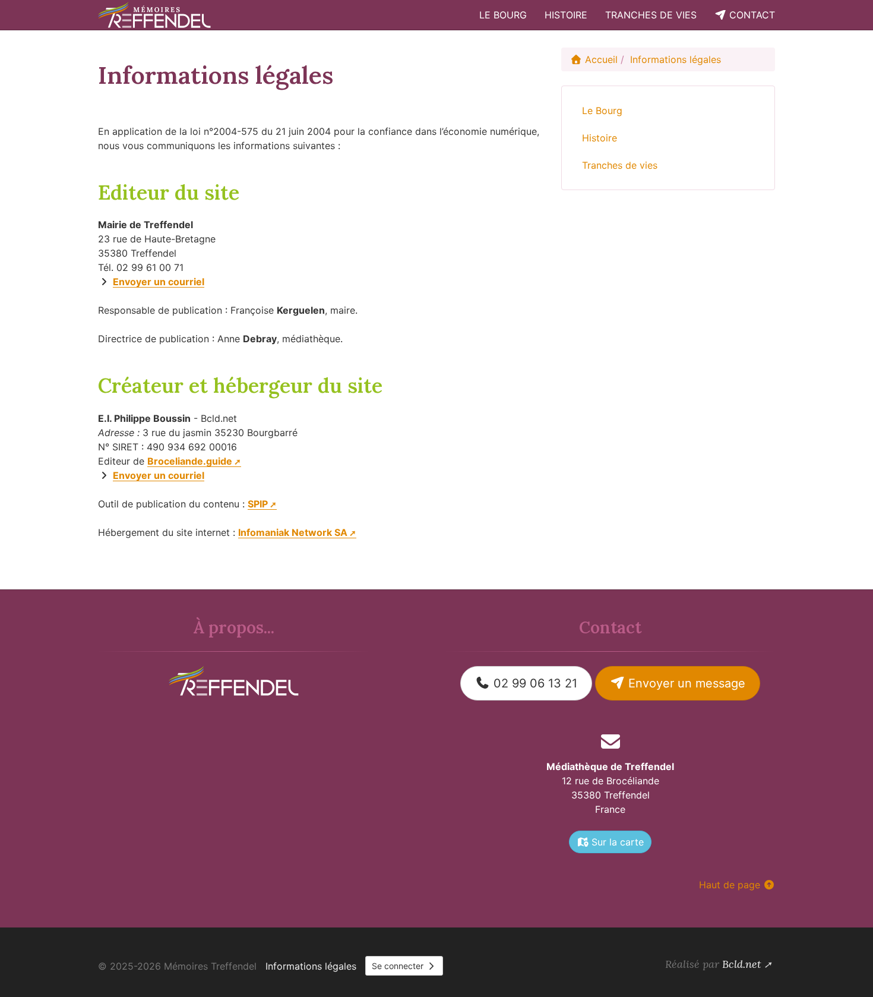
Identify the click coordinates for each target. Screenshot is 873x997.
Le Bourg (503, 15)
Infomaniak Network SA (292, 532)
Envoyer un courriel (158, 282)
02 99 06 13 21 (533, 683)
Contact (750, 15)
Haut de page (731, 885)
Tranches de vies (651, 15)
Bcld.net (741, 964)
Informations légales (310, 966)
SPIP (258, 504)
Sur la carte (616, 842)
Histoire (566, 15)
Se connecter (399, 966)
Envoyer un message (685, 683)
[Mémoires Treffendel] (156, 15)
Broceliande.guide (189, 461)
